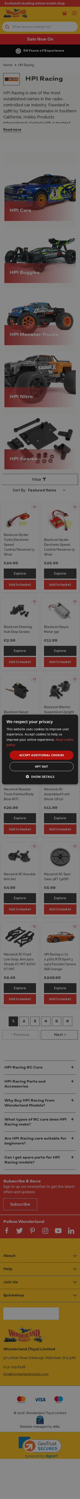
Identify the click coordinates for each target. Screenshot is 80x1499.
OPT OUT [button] (41, 766)
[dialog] (40, 749)
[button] (40, 777)
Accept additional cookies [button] (41, 755)
